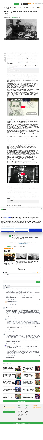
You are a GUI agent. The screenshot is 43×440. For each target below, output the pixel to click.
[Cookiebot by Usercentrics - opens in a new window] (37, 209)
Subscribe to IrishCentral (23, 243)
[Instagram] (40, 3)
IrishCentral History (15, 235)
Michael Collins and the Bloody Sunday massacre (17, 71)
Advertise (20, 412)
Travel (26, 412)
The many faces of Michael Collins (15, 69)
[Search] (39, 7)
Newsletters (31, 3)
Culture (26, 411)
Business (27, 408)
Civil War (21, 62)
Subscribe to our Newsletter (8, 412)
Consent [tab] (5, 212)
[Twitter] (38, 3)
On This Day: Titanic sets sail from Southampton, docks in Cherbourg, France (21, 263)
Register (19, 418)
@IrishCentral (13, 17)
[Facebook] (36, 3)
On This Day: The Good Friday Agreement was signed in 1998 (8, 263)
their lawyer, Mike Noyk (11, 120)
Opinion (26, 410)
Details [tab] (16, 212)
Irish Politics (22, 246)
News (26, 407)
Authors (19, 407)
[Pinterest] (42, 3)
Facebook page (19, 232)
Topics (19, 408)
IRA (19, 246)
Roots (26, 414)
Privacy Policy (20, 414)
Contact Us (20, 411)
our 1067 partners (7, 217)
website (14, 232)
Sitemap (19, 419)
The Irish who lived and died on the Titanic (33, 262)
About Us (19, 410)
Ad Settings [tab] (27, 212)
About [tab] (37, 212)
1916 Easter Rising (14, 246)
